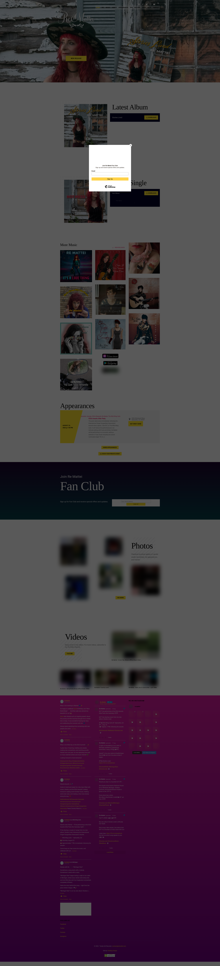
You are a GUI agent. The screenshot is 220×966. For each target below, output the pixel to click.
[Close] (130, 145)
